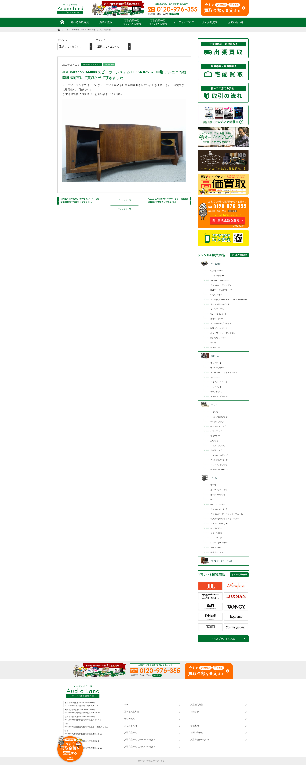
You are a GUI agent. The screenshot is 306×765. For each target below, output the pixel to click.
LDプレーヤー (216, 295)
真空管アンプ (216, 450)
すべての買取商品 (239, 255)
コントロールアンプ (219, 455)
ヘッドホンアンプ (218, 426)
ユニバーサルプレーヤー (220, 323)
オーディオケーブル (219, 490)
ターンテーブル (217, 309)
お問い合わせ (235, 22)
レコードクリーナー (219, 543)
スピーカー (109, 64)
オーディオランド (160, 761)
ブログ (193, 718)
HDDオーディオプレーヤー (222, 290)
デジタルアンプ (217, 422)
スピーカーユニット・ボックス (223, 372)
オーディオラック (218, 495)
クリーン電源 (216, 533)
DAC (212, 500)
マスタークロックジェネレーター (224, 519)
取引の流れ (129, 718)
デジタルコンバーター (219, 509)
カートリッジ (216, 538)
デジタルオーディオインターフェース (226, 514)
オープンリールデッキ (219, 304)
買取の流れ (105, 22)
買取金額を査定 (229, 220)
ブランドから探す (88, 29)
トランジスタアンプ (219, 417)
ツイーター (215, 377)
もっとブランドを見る (223, 638)
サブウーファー (217, 368)
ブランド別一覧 (124, 200)
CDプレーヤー (216, 271)
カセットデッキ (217, 319)
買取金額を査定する (199, 739)
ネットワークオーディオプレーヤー (225, 333)
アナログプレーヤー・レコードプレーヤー (228, 299)
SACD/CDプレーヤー (219, 280)
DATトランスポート (218, 328)
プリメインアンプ (218, 446)
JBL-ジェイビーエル (91, 64)
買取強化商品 (196, 704)
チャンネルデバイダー (219, 460)
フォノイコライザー (219, 523)
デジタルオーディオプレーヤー (223, 285)
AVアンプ (214, 441)
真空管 (213, 485)
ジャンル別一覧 (124, 209)
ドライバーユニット (219, 382)
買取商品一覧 (132, 22)
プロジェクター (217, 275)
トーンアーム (216, 547)
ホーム (127, 704)
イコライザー (216, 528)
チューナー (215, 347)
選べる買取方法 (80, 22)
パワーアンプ (216, 431)
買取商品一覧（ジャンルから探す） (140, 739)
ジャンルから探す (72, 29)
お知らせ (194, 711)
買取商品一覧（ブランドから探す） (140, 746)
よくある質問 (209, 22)
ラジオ (213, 343)
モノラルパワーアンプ (219, 469)
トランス (214, 412)
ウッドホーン (216, 363)
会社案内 (194, 725)
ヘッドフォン (216, 387)
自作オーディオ (217, 552)
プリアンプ (215, 436)
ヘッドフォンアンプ (219, 465)
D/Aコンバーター (217, 504)
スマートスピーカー (219, 396)
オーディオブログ (184, 22)
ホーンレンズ (216, 392)
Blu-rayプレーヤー (218, 338)
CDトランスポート (218, 314)
